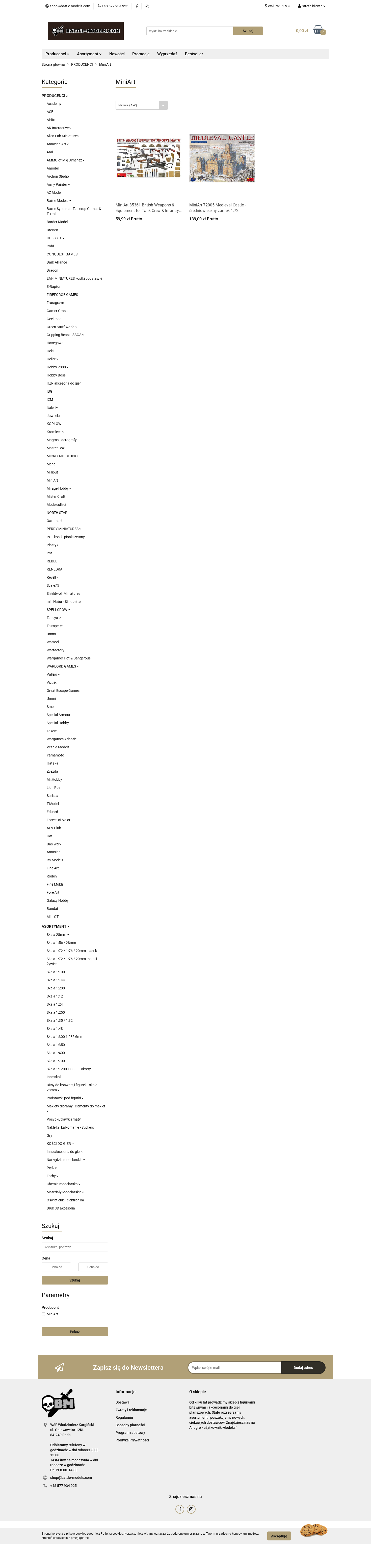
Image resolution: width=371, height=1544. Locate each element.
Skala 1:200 (56, 988)
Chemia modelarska (62, 1184)
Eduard (52, 812)
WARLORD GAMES (62, 666)
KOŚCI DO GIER (59, 1144)
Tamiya (53, 618)
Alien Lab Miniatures (62, 136)
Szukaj (74, 1280)
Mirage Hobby (58, 488)
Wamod (53, 642)
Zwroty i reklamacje (131, 1410)
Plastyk (52, 545)
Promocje (141, 54)
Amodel (53, 168)
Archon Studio (58, 176)
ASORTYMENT (54, 926)
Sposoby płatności (130, 1425)
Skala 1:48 (55, 1029)
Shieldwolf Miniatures (63, 593)
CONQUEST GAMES (62, 254)
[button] (126, 1392)
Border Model (57, 222)
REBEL (52, 561)
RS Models (55, 860)
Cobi (50, 246)
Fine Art (53, 868)
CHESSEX (55, 238)
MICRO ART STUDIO (62, 456)
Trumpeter (55, 626)
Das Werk (54, 844)
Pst (49, 553)
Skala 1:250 (56, 1012)
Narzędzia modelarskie (65, 1160)
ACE (50, 112)
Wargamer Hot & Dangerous (69, 658)
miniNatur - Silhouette (64, 602)
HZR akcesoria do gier (64, 383)
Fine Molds (55, 884)
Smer (51, 707)
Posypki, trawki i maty (64, 1119)
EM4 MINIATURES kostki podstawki (74, 278)
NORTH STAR (57, 513)
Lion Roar (54, 788)
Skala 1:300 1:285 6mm (65, 1037)
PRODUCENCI (54, 95)
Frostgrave (55, 303)
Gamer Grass (57, 311)
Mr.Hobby (54, 779)
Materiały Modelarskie (64, 1192)
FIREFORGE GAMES (62, 295)
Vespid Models (58, 747)
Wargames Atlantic (61, 739)
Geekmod (54, 319)
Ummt (51, 634)
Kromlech (54, 432)
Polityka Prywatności (132, 1440)
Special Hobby (58, 723)
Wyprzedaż (167, 54)
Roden (52, 876)
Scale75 (53, 585)
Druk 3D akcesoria (61, 1208)
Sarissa (52, 796)
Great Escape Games (63, 690)
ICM (50, 399)
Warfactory (55, 650)
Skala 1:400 (56, 1053)
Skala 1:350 (56, 1045)
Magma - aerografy (62, 440)
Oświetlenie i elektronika (65, 1200)
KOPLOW (54, 424)
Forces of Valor (58, 820)
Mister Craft (56, 496)
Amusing (54, 852)
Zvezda (52, 771)
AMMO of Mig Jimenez (65, 160)
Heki (50, 351)
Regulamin (124, 1417)
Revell (52, 577)
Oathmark (55, 521)
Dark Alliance (57, 262)
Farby (52, 1176)
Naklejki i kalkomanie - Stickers (70, 1127)
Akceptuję (279, 1536)
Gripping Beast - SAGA (64, 335)
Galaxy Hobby (58, 900)
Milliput (52, 472)
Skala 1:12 (55, 996)
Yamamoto (55, 755)
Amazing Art (57, 144)
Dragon (52, 270)
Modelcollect (56, 505)
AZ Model (54, 193)
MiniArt (52, 480)
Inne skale (54, 1077)
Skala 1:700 (56, 1061)
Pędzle (52, 1168)
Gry (49, 1135)
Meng (51, 464)
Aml (50, 152)
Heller (51, 359)
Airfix (51, 120)
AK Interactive (58, 128)
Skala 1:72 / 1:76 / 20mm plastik (72, 951)
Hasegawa (55, 343)
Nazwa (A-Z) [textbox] (127, 105)
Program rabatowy (130, 1433)
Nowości (117, 54)
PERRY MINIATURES (63, 529)
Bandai (52, 909)
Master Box (56, 448)
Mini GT (53, 917)
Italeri (51, 408)
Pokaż (75, 1332)
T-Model (53, 804)
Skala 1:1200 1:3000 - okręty (69, 1069)
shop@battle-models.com (71, 1478)
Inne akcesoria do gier (64, 1152)
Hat (49, 836)
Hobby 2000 (57, 367)
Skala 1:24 (55, 1004)
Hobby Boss (56, 375)
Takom (52, 731)
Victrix (52, 682)
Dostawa (122, 1402)
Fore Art (53, 892)
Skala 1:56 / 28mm (61, 943)
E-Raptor (54, 286)
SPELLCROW (57, 610)
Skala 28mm (57, 935)
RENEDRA (54, 569)
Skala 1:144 (56, 980)
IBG (49, 391)
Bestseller (194, 54)
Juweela (53, 416)
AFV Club (54, 828)
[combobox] (142, 105)
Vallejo (52, 674)
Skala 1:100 (56, 972)
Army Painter (57, 184)
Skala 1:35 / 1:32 (60, 1020)
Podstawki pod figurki (64, 1098)
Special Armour (58, 715)
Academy (54, 104)
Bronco (52, 230)
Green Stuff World (61, 327)
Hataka (52, 763)
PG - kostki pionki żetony (66, 537)
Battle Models (58, 201)
